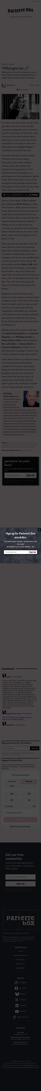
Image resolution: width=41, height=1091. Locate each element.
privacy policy (22, 558)
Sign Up (32, 552)
